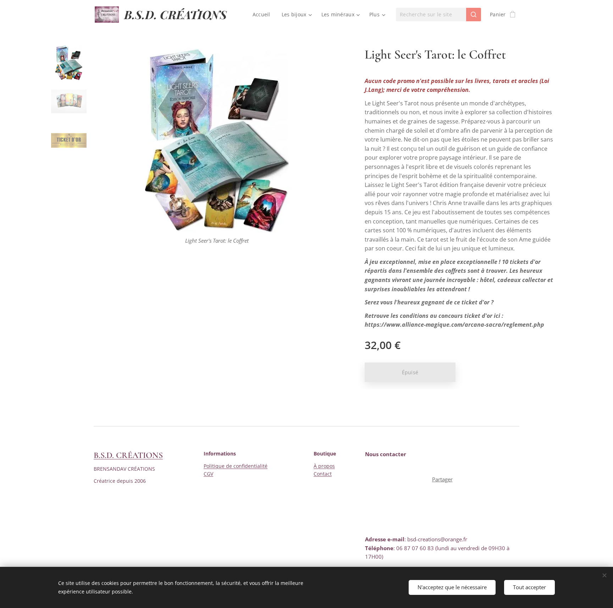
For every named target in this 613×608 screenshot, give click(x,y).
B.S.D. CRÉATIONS (128, 455)
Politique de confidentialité (235, 466)
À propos (324, 466)
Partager (442, 479)
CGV (208, 473)
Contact (323, 473)
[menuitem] (263, 14)
